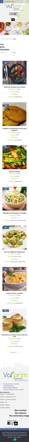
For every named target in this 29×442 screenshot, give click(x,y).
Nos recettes (21, 410)
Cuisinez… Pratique (5, 405)
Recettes (7, 39)
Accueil (2, 39)
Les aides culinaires (5, 407)
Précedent (13, 352)
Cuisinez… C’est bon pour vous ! (8, 396)
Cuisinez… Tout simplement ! (7, 394)
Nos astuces (20, 413)
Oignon (11, 39)
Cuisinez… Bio (3, 402)
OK (15, 439)
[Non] (27, 436)
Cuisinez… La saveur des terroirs (8, 399)
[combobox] (9, 55)
